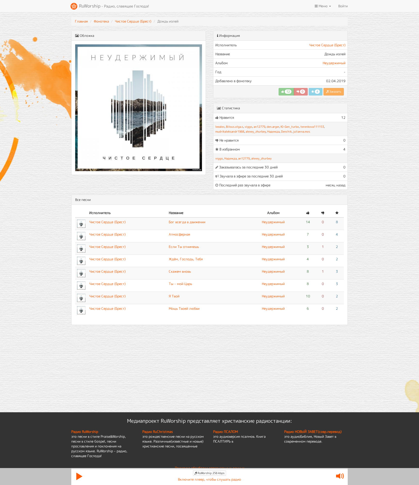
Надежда (273, 131)
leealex (220, 127)
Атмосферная (179, 234)
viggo (248, 127)
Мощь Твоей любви (184, 308)
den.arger (273, 127)
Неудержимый (334, 63)
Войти (343, 6)
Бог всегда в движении (187, 222)
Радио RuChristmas (157, 431)
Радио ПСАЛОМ (225, 431)
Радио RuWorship (84, 431)
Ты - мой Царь (180, 283)
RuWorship (113, 6)
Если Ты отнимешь (184, 246)
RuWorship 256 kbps (211, 473)
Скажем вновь (180, 271)
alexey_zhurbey (256, 131)
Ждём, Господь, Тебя (186, 259)
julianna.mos (301, 131)
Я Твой (174, 296)
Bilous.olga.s (234, 127)
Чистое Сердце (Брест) (133, 21)
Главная (81, 21)
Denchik (286, 131)
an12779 (259, 127)
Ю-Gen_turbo (290, 127)
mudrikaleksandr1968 (229, 131)
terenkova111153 (312, 127)
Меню (323, 6)
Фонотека (101, 21)
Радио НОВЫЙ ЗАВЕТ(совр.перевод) (313, 431)
